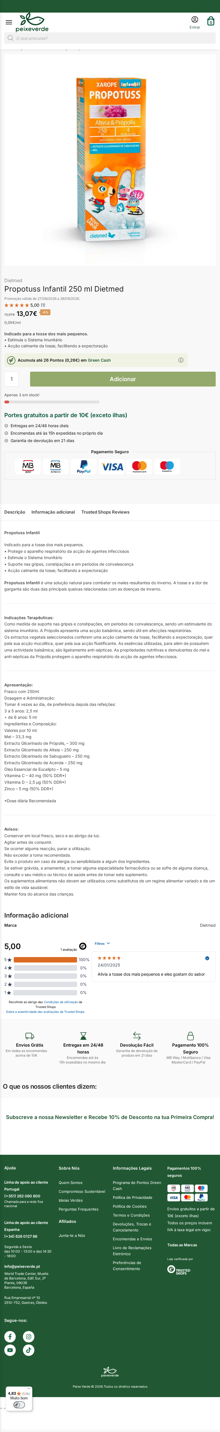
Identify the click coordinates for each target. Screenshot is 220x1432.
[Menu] (14, 22)
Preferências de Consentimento (127, 1265)
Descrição (14, 512)
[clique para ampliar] (110, 160)
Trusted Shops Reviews (105, 512)
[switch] (19, 1404)
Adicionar (123, 379)
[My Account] (195, 22)
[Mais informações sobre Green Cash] (181, 360)
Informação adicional (53, 512)
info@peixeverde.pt (22, 1266)
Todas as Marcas (182, 1245)
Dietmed (13, 280)
